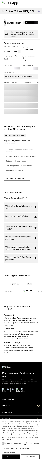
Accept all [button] (11, 457)
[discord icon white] (23, 390)
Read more (9, 439)
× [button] (39, 421)
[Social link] (9, 390)
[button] (21, 452)
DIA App (12, 3)
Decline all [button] (30, 457)
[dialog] (21, 440)
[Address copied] (19, 51)
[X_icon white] (4, 390)
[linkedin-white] (18, 390)
